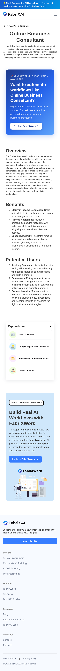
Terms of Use (9, 658)
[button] (55, 14)
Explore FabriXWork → (26, 126)
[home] (13, 14)
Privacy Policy (29, 658)
